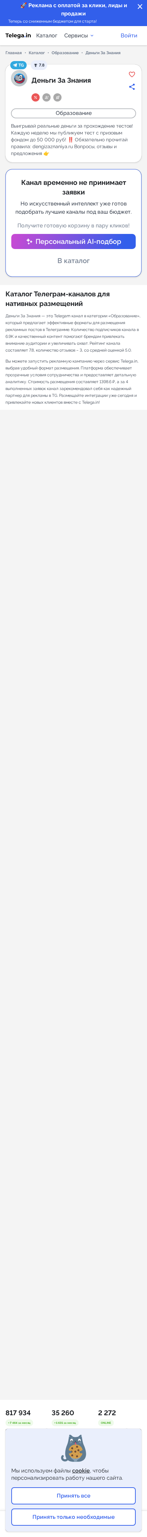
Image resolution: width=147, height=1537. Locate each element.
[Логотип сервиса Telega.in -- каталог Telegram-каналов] (18, 35)
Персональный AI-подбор (78, 241)
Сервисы (76, 35)
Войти (129, 35)
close (140, 7)
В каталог (73, 261)
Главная (13, 52)
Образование (65, 52)
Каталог (46, 35)
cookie (81, 1470)
